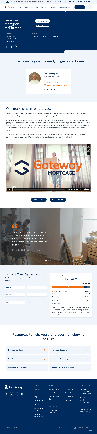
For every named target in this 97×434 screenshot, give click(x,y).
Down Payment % (31, 284)
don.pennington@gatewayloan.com (57, 85)
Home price (8, 284)
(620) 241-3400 (40, 36)
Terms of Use (69, 389)
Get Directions (9, 42)
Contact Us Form (54, 389)
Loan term (29, 291)
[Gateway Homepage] (11, 7)
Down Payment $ (9, 291)
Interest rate (8, 299)
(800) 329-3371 (86, 400)
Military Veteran (33, 303)
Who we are (39, 199)
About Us (37, 389)
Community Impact (40, 401)
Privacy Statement (71, 393)
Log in (80, 7)
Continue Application (42, 26)
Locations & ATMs (86, 406)
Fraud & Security (70, 401)
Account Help (53, 393)
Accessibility (69, 397)
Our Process (57, 199)
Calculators (53, 407)
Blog (35, 397)
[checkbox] (27, 303)
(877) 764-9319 (86, 391)
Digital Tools (53, 403)
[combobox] (37, 295)
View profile (49, 89)
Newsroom (37, 393)
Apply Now (42, 21)
